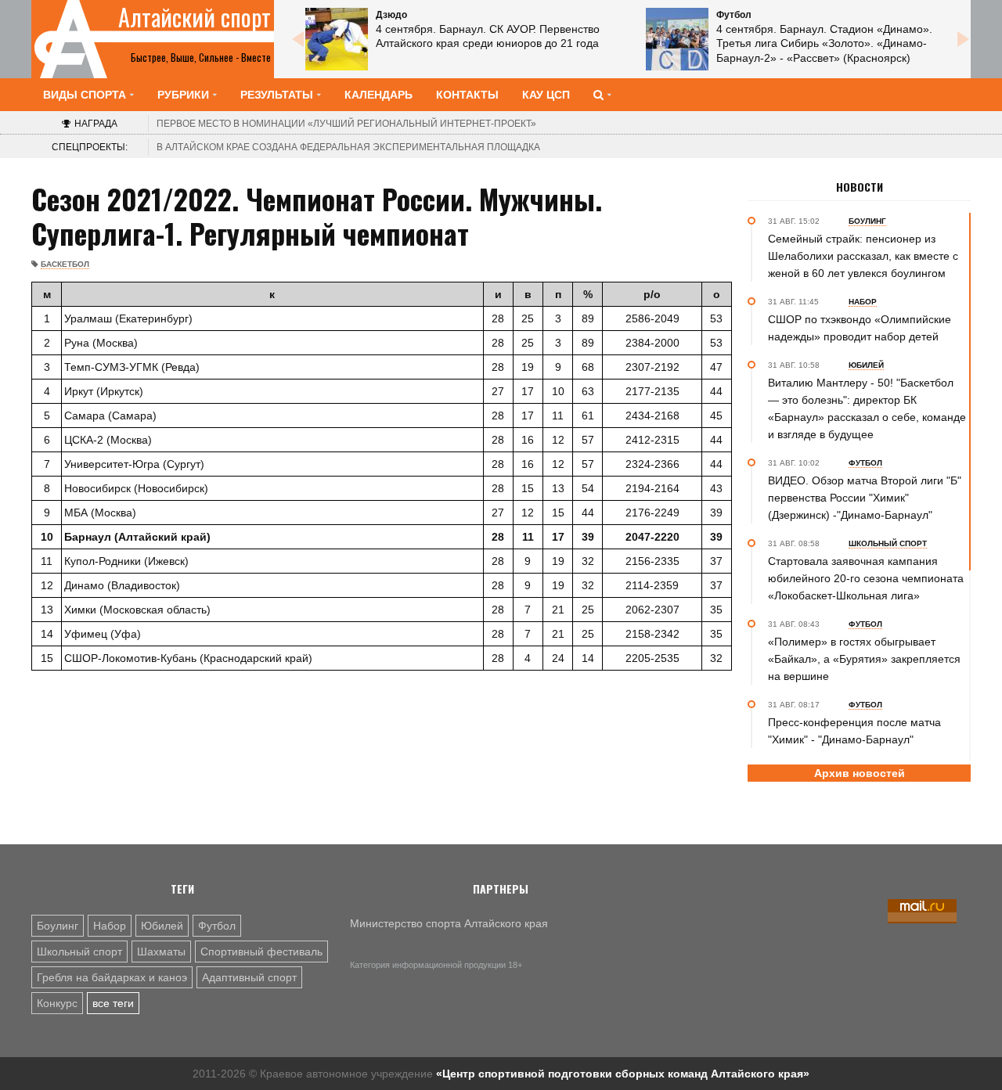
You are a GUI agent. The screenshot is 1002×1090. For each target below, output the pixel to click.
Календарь (378, 94)
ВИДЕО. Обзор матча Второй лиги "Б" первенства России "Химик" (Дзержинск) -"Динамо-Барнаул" (864, 497)
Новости (859, 187)
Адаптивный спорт (249, 977)
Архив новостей (859, 773)
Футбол (217, 925)
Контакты (467, 94)
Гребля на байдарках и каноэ (112, 977)
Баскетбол (65, 264)
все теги (113, 1003)
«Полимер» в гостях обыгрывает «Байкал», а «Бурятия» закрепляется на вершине (864, 658)
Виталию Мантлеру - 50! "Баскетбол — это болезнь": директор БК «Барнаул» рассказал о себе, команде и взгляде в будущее (867, 408)
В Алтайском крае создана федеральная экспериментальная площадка (348, 147)
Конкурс (57, 1003)
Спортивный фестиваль (261, 951)
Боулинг (57, 925)
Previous (297, 39)
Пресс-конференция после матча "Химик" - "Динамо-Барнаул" (854, 731)
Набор (109, 925)
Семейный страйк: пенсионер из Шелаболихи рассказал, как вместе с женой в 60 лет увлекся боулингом (863, 255)
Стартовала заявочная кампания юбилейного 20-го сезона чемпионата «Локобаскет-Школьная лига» (866, 578)
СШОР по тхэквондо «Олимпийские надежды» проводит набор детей (859, 328)
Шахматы (161, 951)
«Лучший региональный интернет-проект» (346, 123)
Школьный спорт (79, 951)
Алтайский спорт (194, 17)
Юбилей (162, 925)
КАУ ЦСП (546, 94)
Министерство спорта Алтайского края (449, 923)
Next (963, 39)
